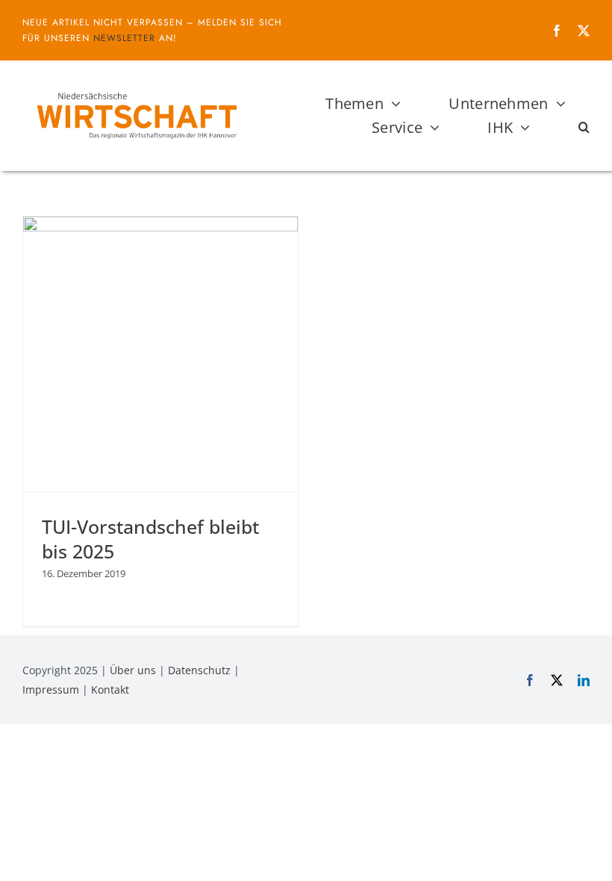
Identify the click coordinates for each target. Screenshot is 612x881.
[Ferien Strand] (135, 89)
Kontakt (110, 689)
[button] (584, 128)
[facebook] (557, 31)
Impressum (50, 689)
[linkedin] (584, 680)
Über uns (133, 670)
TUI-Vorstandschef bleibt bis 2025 (150, 538)
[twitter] (584, 31)
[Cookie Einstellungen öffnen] (33, 861)
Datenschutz (199, 670)
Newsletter (124, 38)
